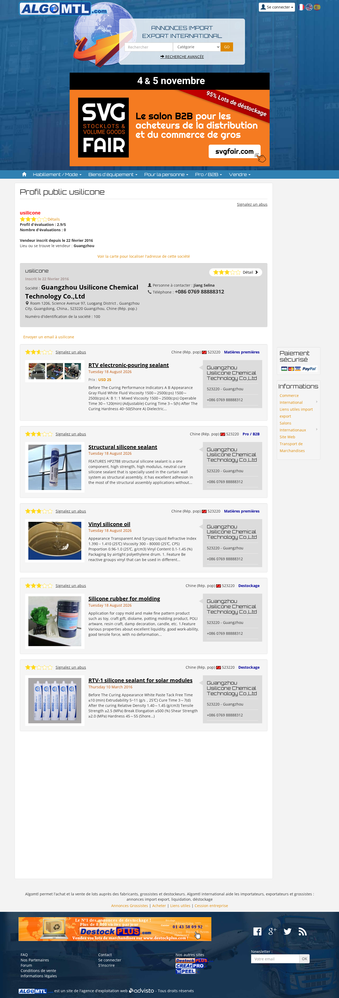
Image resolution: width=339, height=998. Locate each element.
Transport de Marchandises (292, 447)
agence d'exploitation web (104, 990)
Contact (105, 954)
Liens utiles (180, 905)
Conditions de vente (38, 970)
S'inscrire (106, 965)
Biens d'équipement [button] (111, 174)
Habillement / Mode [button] (56, 174)
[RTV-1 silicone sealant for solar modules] (54, 700)
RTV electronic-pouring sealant (128, 365)
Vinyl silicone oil (109, 524)
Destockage (249, 585)
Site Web (287, 436)
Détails (54, 219)
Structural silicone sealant (122, 446)
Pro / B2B (251, 433)
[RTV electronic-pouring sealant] (54, 370)
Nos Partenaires (35, 959)
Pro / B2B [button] (207, 174)
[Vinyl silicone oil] (54, 540)
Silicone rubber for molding (124, 598)
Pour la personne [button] (165, 174)
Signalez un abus (252, 204)
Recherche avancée (184, 56)
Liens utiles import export (296, 413)
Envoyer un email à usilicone (48, 336)
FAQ (24, 954)
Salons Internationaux (293, 426)
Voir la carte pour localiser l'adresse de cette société (143, 256)
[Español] (317, 6)
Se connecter (109, 959)
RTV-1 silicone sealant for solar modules (140, 680)
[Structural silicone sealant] (54, 466)
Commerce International (291, 399)
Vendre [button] (238, 174)
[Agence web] (141, 990)
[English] (309, 6)
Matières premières (242, 351)
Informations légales (39, 975)
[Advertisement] (144, 805)
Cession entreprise (211, 905)
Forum (26, 965)
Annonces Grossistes (129, 905)
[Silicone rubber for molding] (54, 620)
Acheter (159, 905)
